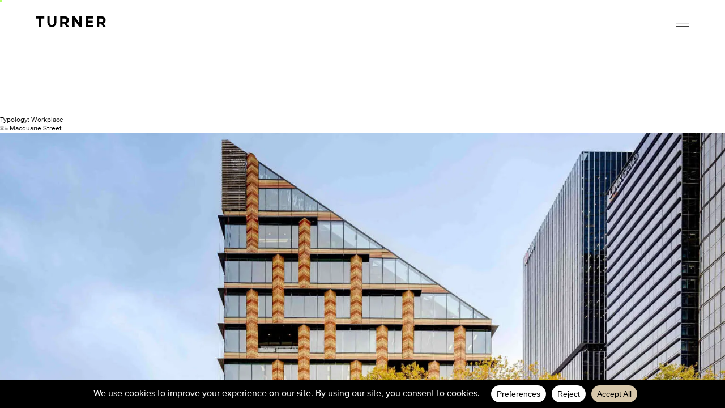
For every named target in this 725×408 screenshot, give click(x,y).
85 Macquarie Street (31, 128)
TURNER (71, 21)
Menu (682, 23)
